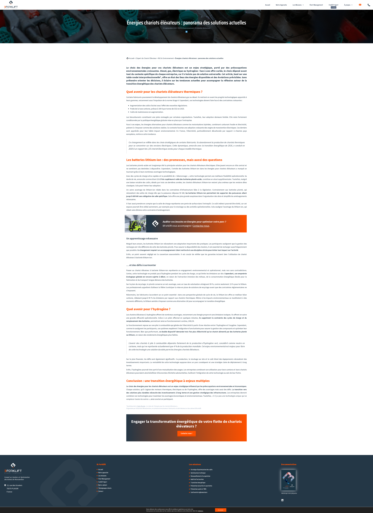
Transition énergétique (198, 482)
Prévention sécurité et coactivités (201, 485)
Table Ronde (141, 406)
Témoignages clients (104, 488)
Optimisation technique (198, 473)
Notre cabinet (102, 485)
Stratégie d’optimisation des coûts (201, 469)
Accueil (131, 58)
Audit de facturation (197, 479)
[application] (303, 5)
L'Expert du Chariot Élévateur (146, 58)
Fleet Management (104, 478)
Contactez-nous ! (186, 433)
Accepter (220, 510)
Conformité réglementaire (199, 492)
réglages (200, 511)
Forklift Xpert (102, 482)
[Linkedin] (186, 32)
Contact (100, 491)
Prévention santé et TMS (198, 489)
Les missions (102, 475)
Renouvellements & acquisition (200, 476)
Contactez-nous (201, 225)
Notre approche (103, 472)
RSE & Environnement (186, 28)
